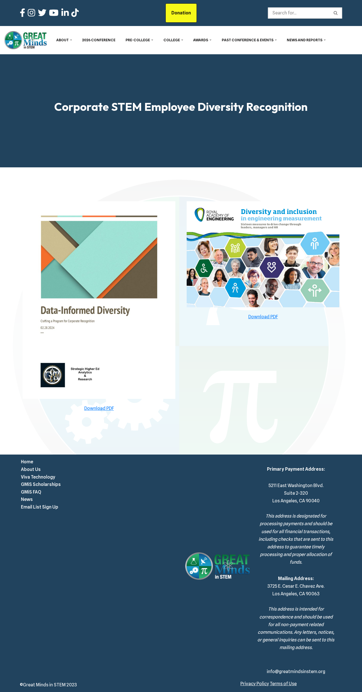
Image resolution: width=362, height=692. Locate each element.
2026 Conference (98, 40)
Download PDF (99, 408)
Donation (181, 13)
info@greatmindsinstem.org (296, 671)
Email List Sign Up (39, 507)
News (27, 499)
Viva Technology (38, 477)
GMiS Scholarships (41, 484)
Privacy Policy (254, 683)
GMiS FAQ (31, 492)
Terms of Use (283, 683)
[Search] (335, 13)
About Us (31, 469)
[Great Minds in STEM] (25, 40)
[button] (71, 40)
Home (27, 461)
